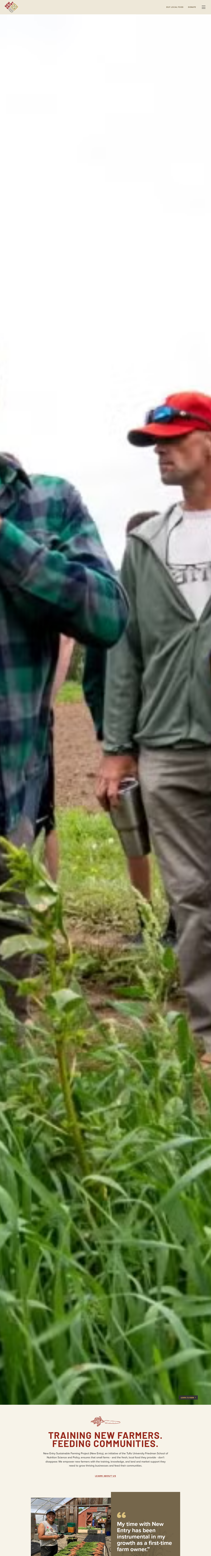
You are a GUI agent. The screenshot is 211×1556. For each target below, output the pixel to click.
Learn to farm (187, 1397)
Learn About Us (105, 1476)
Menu (203, 7)
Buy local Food (174, 7)
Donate (192, 7)
